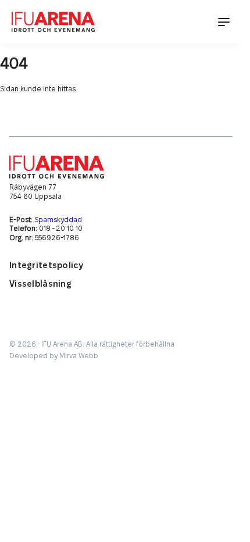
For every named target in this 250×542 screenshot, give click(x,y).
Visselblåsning (40, 284)
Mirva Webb (78, 356)
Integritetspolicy (46, 265)
